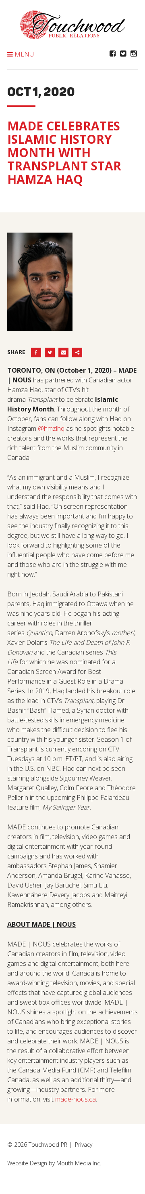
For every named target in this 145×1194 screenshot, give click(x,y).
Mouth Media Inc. (78, 1163)
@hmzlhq (51, 428)
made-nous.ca (75, 1099)
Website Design (27, 1163)
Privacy (83, 1144)
